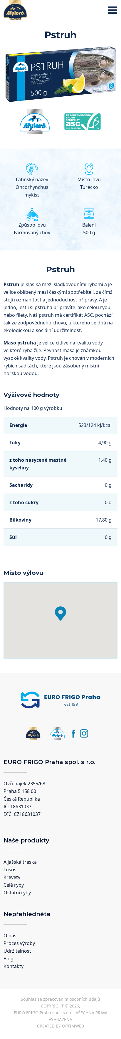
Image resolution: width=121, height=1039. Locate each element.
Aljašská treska (20, 862)
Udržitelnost (17, 951)
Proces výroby (19, 943)
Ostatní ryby (17, 892)
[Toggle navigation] (112, 10)
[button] (60, 613)
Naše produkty (26, 840)
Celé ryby (14, 885)
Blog (9, 958)
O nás (10, 935)
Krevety (12, 877)
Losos (10, 869)
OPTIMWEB (73, 1026)
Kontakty (13, 966)
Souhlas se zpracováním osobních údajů (60, 999)
